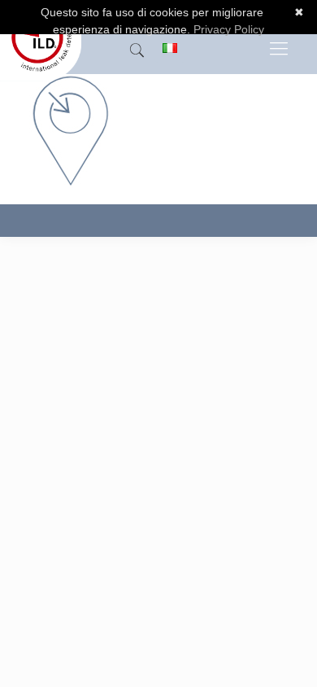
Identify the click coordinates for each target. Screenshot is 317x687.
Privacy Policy (228, 29)
